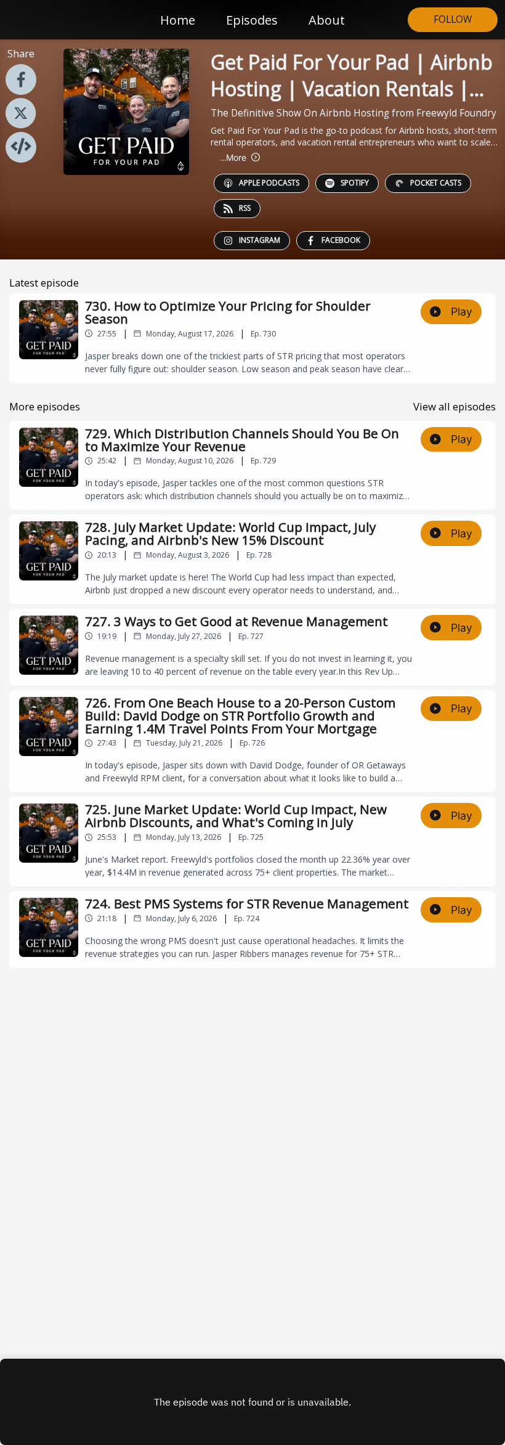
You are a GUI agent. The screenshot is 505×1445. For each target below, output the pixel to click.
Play (461, 311)
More (233, 157)
